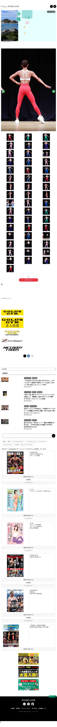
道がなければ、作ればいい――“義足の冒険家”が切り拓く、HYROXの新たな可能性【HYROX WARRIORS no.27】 (39, 425)
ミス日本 (17, 444)
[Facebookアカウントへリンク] (32, 704)
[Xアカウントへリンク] (24, 704)
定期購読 (28, 479)
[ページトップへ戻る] (52, 696)
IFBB (4, 441)
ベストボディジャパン (31, 441)
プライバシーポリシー (26, 708)
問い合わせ (34, 708)
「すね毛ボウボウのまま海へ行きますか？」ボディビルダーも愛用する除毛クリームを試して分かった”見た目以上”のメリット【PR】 (39, 382)
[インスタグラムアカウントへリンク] (28, 704)
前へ (3, 94)
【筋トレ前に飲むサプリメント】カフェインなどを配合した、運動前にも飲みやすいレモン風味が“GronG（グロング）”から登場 (39, 397)
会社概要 (13, 708)
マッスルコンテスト (7, 444)
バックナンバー (28, 482)
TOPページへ (28, 280)
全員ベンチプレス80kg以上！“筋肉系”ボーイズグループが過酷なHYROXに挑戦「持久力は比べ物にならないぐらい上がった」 (39, 411)
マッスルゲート (42, 441)
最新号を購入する (28, 476)
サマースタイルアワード (18, 441)
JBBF (9, 441)
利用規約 (18, 708)
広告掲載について (42, 708)
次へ (53, 94)
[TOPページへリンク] (10, 6)
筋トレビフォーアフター (27, 444)
